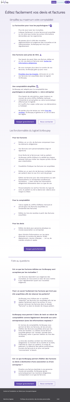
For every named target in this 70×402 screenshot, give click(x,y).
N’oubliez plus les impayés (28, 74)
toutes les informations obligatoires (35, 62)
